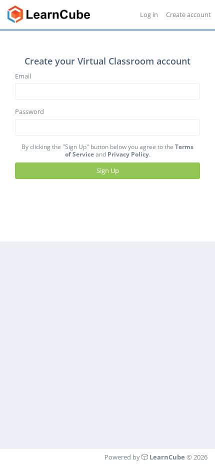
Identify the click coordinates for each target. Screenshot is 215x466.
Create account (188, 14)
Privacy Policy (128, 154)
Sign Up (107, 170)
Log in (149, 14)
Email (23, 76)
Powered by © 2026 (156, 457)
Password (29, 111)
